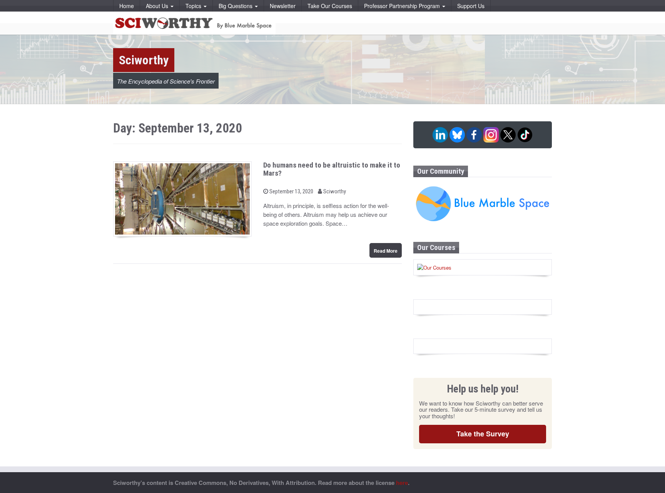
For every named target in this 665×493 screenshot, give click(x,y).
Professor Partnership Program (402, 6)
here (402, 482)
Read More (386, 250)
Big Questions (236, 6)
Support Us (471, 6)
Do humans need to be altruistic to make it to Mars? (331, 169)
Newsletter (283, 6)
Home (126, 6)
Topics (194, 6)
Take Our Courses (329, 6)
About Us (158, 6)
